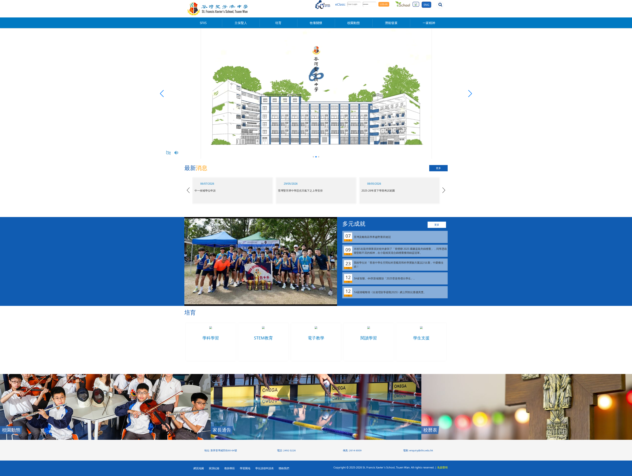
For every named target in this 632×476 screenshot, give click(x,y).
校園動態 (353, 23)
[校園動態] (105, 439)
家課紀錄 (214, 468)
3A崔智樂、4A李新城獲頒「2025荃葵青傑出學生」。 (380, 278)
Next (443, 190)
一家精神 (429, 23)
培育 (278, 23)
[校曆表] (526, 439)
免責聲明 (442, 467)
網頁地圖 (198, 468)
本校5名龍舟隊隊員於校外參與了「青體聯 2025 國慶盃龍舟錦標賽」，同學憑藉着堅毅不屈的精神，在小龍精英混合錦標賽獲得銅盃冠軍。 (396, 250)
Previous (188, 190)
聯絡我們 (284, 468)
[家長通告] (316, 439)
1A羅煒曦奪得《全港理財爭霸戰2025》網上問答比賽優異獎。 (385, 292)
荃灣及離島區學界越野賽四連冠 (368, 237)
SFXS (203, 23)
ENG (426, 5)
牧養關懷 (316, 23)
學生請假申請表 (264, 468)
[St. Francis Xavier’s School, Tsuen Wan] (218, 15)
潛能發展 (391, 23)
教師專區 (229, 468)
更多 (438, 168)
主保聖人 (241, 23)
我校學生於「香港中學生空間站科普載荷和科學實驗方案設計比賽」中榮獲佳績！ (394, 264)
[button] (470, 93)
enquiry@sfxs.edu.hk (421, 450)
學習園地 (245, 468)
